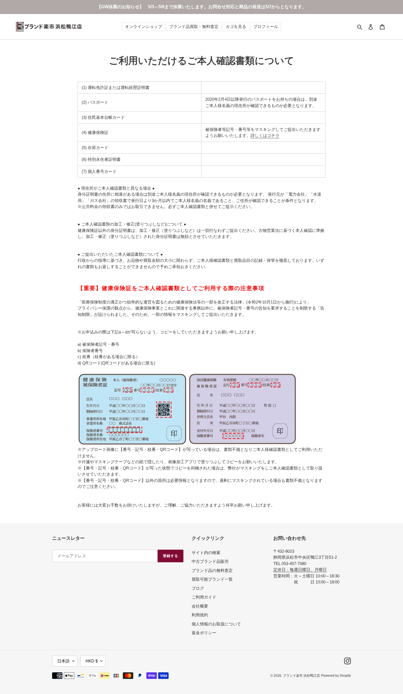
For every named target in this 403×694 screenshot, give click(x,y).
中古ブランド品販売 (210, 561)
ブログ (198, 588)
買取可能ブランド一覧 (212, 579)
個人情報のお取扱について (216, 624)
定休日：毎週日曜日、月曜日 (300, 569)
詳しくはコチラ (265, 135)
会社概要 (200, 606)
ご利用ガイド (204, 597)
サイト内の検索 (206, 552)
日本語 (63, 661)
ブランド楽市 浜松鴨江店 (301, 676)
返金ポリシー (204, 632)
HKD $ (92, 661)
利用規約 (200, 614)
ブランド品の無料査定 (212, 570)
